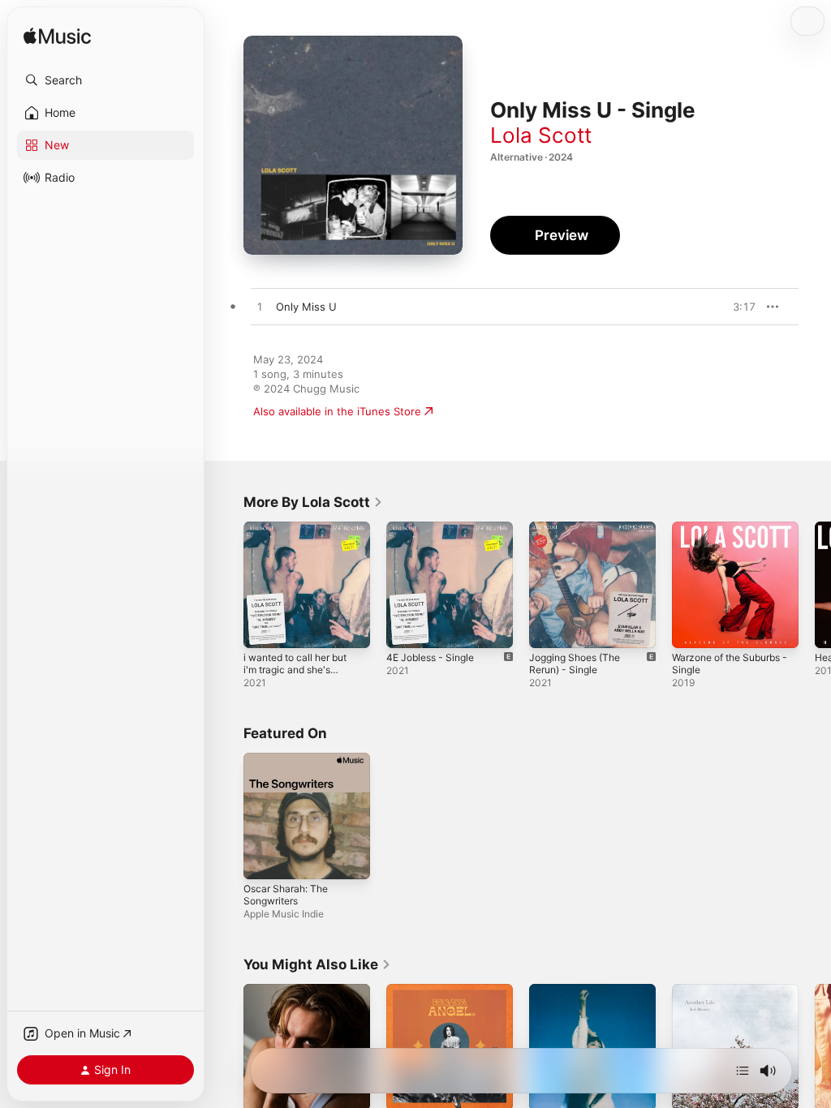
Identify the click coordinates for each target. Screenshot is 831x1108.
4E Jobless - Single (430, 657)
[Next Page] (814, 585)
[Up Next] (742, 1070)
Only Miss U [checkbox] (306, 306)
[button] (105, 80)
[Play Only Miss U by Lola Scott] (259, 307)
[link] (313, 502)
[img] (57, 37)
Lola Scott (541, 135)
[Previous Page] (227, 585)
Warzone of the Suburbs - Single (729, 663)
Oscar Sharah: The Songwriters (285, 895)
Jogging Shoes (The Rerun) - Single (574, 663)
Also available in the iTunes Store (337, 411)
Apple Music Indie (283, 914)
